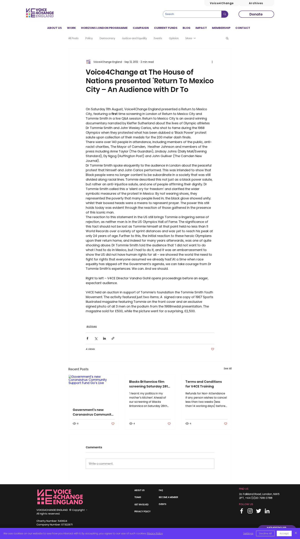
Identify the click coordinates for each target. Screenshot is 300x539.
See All (228, 368)
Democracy (107, 38)
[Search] (224, 14)
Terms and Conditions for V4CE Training (203, 383)
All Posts (73, 38)
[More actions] (212, 62)
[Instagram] (250, 511)
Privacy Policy (155, 533)
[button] (71, 28)
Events (158, 38)
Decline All (265, 533)
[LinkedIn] (267, 511)
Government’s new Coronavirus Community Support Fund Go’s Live (93, 412)
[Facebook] (241, 511)
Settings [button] (248, 533)
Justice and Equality (134, 38)
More (189, 38)
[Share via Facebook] (87, 338)
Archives (91, 326)
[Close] (296, 533)
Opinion (174, 38)
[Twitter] (258, 511)
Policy (89, 38)
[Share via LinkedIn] (104, 338)
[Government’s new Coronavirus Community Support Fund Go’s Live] (94, 389)
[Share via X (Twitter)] (96, 338)
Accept (284, 533)
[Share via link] (113, 338)
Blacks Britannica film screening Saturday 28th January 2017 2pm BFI (149, 384)
